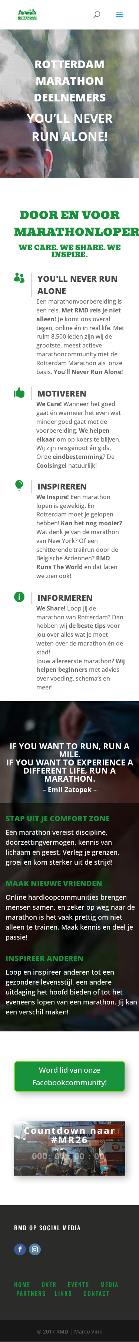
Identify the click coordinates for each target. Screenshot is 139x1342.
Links (63, 1293)
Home (22, 1284)
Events (78, 1284)
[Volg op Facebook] (20, 1249)
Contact (96, 1293)
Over (49, 1284)
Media (109, 1284)
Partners (31, 1293)
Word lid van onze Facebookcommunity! (69, 1076)
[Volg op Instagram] (35, 1249)
